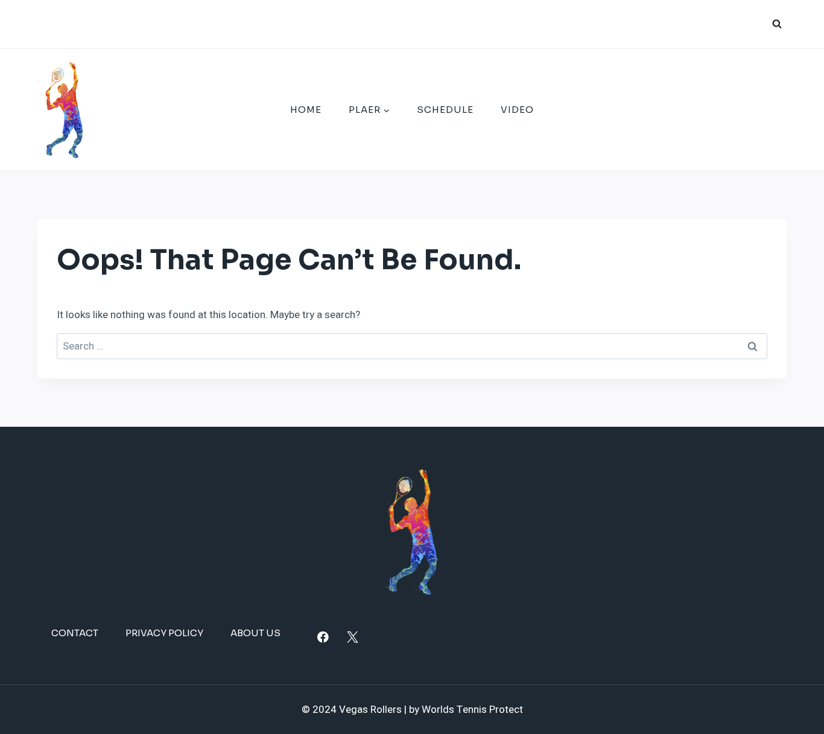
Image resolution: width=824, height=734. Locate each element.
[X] (352, 637)
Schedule (445, 109)
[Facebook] (323, 637)
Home (306, 109)
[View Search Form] (777, 24)
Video (517, 109)
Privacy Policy (164, 633)
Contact (74, 633)
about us (255, 633)
